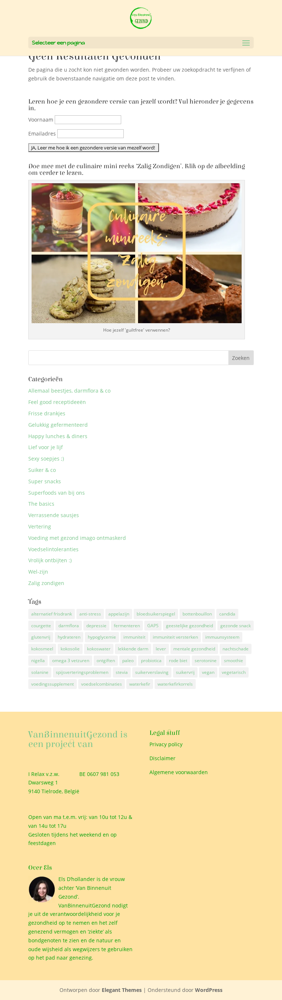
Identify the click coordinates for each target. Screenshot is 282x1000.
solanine (39, 672)
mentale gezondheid (194, 649)
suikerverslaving (152, 672)
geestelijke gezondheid (189, 625)
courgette (41, 625)
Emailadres (42, 133)
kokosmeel (42, 649)
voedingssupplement (52, 684)
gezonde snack (235, 625)
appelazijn (118, 614)
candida (227, 614)
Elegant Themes (122, 989)
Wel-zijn (38, 571)
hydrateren (69, 637)
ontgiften (106, 660)
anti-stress (90, 614)
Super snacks (44, 481)
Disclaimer (162, 758)
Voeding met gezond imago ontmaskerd (77, 537)
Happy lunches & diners (57, 436)
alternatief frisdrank (51, 614)
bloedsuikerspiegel (156, 614)
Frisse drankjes (46, 413)
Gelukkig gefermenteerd (58, 424)
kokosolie (70, 649)
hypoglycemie (102, 637)
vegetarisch (234, 672)
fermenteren (127, 625)
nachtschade (236, 649)
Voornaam (40, 119)
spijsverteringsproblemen (82, 672)
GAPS (153, 625)
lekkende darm (133, 649)
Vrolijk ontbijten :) (50, 560)
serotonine (206, 660)
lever (161, 649)
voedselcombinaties (101, 684)
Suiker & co (42, 469)
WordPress (209, 989)
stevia (122, 672)
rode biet (178, 660)
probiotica (151, 660)
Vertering (39, 526)
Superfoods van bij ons (56, 492)
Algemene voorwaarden (178, 772)
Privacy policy (165, 744)
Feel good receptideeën (57, 401)
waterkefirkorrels (175, 684)
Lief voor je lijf (45, 447)
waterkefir (139, 684)
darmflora (68, 625)
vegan (208, 672)
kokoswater (99, 649)
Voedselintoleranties (53, 549)
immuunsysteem (222, 637)
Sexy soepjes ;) (46, 458)
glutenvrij (40, 637)
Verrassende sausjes (53, 515)
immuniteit (134, 637)
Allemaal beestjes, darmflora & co (69, 390)
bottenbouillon (197, 614)
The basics (41, 503)
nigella (38, 660)
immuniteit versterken (175, 637)
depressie (96, 625)
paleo (128, 660)
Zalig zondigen (46, 583)
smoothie (233, 660)
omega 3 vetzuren (70, 660)
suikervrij (185, 672)
